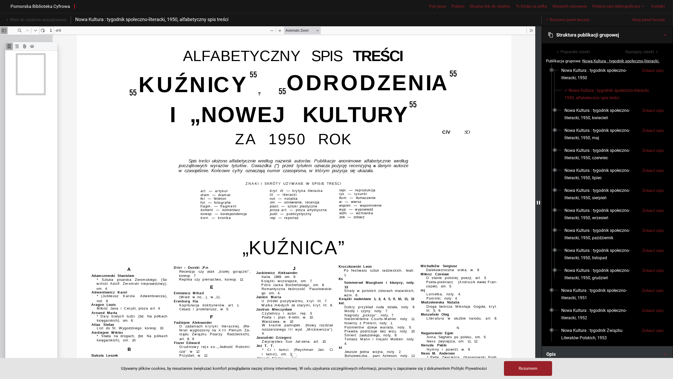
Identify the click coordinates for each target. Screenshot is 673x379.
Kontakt (658, 6)
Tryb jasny (437, 6)
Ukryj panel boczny (648, 19)
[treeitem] (607, 174)
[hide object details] (538, 202)
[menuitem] (599, 74)
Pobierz (458, 6)
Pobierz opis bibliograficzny (616, 6)
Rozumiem (528, 368)
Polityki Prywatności (469, 368)
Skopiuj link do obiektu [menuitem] (490, 6)
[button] (607, 35)
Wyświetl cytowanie (569, 6)
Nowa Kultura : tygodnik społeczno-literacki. (621, 61)
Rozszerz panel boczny (569, 19)
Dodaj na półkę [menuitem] (534, 6)
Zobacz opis (653, 70)
